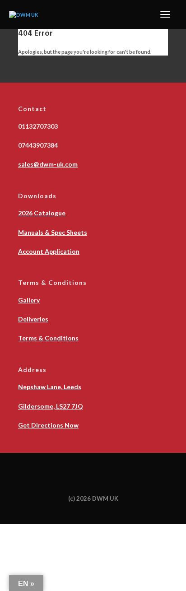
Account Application (48, 251)
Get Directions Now (48, 425)
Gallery (29, 300)
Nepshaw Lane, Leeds (49, 387)
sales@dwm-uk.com (48, 164)
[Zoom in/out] (9, 529)
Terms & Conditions (48, 338)
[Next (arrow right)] (28, 540)
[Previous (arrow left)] (9, 540)
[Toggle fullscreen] (28, 529)
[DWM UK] (23, 14)
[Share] (47, 529)
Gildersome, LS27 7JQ (50, 406)
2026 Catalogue (41, 213)
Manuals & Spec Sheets (52, 232)
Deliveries (33, 319)
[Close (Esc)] (66, 529)
